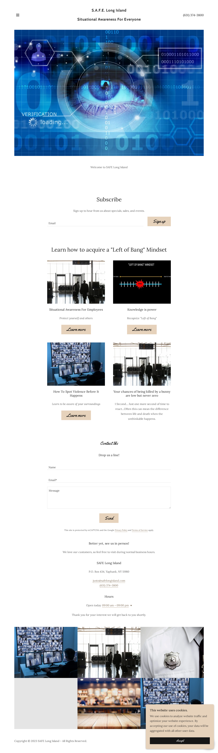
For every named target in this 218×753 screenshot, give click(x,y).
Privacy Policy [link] (121, 530)
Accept (180, 741)
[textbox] (95, 221)
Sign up (159, 221)
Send (109, 518)
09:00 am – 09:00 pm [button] (115, 605)
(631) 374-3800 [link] (193, 15)
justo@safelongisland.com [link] (109, 580)
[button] (17, 15)
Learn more (76, 329)
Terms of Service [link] (140, 530)
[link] (109, 19)
